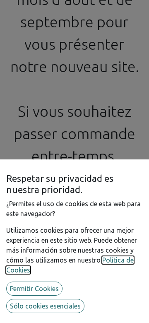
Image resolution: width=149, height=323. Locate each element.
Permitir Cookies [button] (34, 288)
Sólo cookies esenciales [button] (45, 306)
